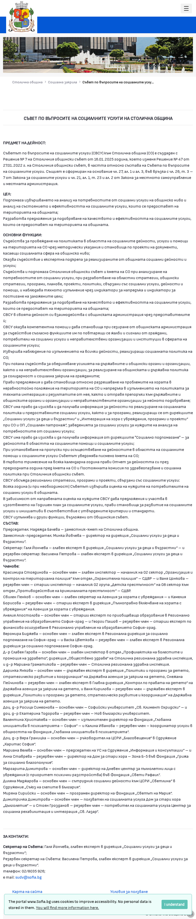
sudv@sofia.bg (28, 877)
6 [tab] (176, 65)
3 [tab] (160, 65)
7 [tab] (181, 65)
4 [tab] (165, 65)
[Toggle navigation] (186, 9)
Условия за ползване (129, 891)
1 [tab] (150, 65)
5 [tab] (170, 65)
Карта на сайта (27, 891)
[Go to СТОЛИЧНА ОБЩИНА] (21, 16)
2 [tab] (155, 65)
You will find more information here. (67, 907)
